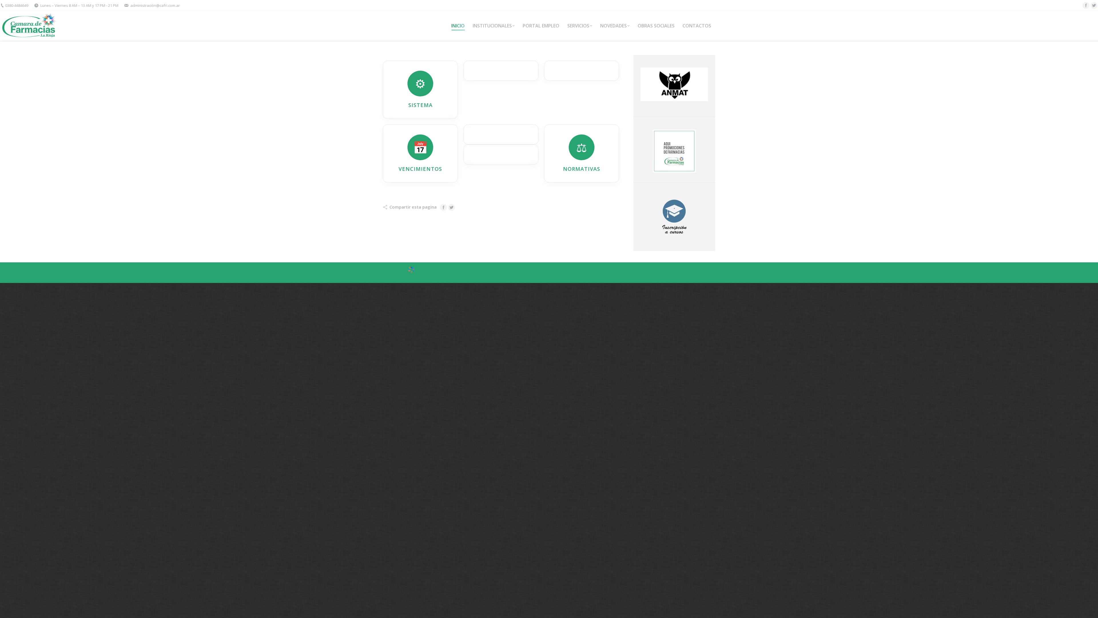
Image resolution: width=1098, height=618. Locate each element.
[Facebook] (1086, 5)
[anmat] (674, 84)
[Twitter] (1094, 5)
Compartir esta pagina (413, 207)
